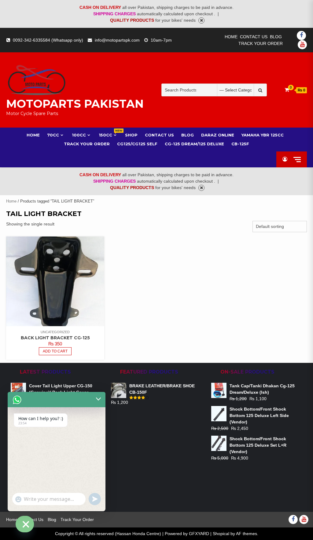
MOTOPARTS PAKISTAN (75, 103)
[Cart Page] (287, 89)
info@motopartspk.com (117, 40)
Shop (131, 134)
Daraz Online (217, 134)
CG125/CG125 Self (137, 143)
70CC (53, 134)
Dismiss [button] (201, 20)
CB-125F (240, 143)
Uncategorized (55, 332)
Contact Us (253, 36)
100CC (79, 134)
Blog (276, 36)
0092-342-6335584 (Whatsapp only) (48, 40)
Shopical (221, 533)
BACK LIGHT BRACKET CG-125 (55, 338)
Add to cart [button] (55, 351)
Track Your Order (260, 43)
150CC (108, 134)
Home (231, 36)
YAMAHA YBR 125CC (262, 134)
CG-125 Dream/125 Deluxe (194, 143)
